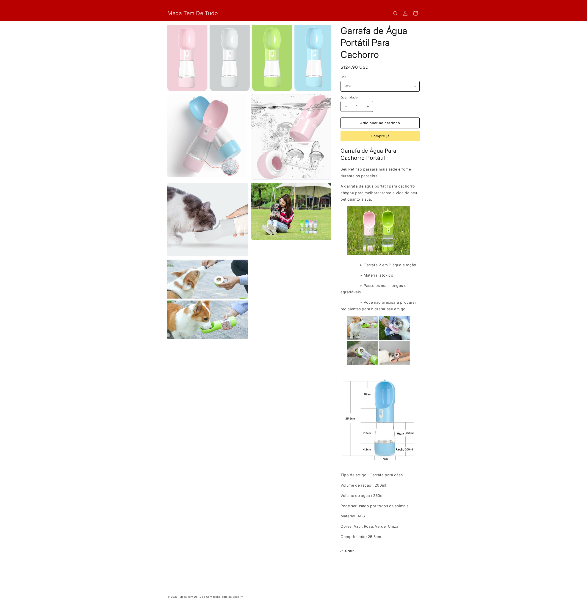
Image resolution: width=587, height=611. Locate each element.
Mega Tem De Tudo (192, 596)
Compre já (380, 136)
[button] (395, 13)
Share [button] (349, 551)
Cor (343, 77)
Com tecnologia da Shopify (224, 596)
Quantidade (349, 97)
